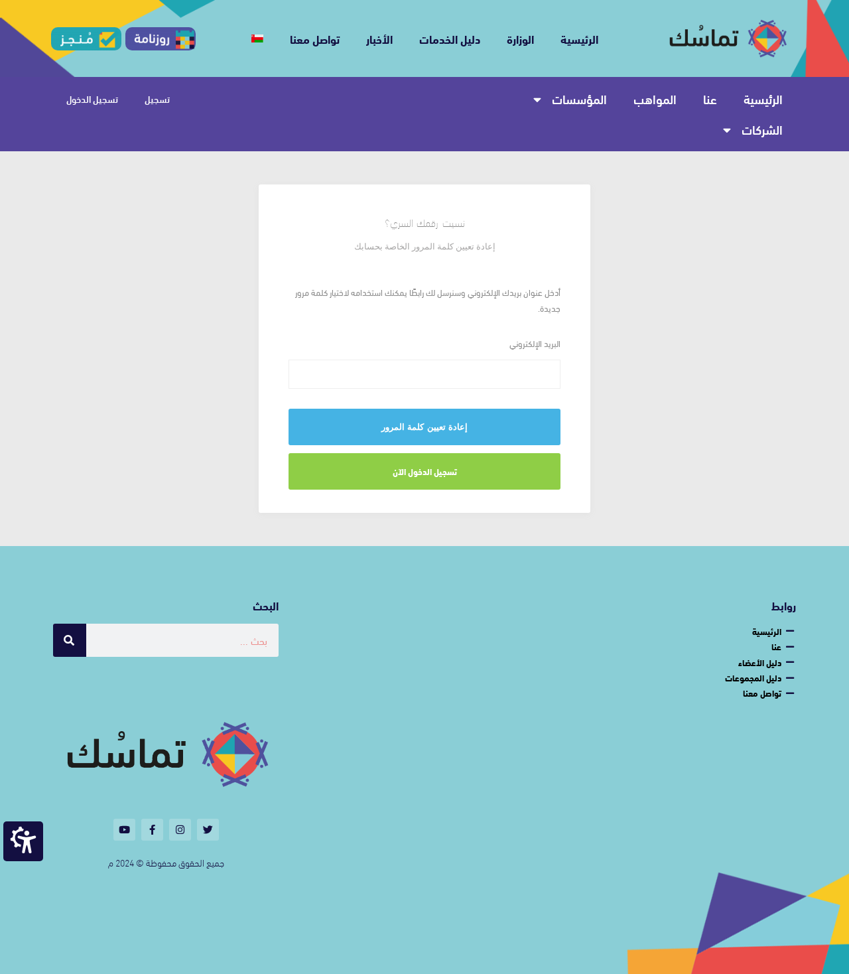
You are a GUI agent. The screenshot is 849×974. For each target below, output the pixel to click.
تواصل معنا (315, 38)
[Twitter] (208, 830)
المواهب (655, 98)
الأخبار (379, 38)
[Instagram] (180, 830)
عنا (710, 98)
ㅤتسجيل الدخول (92, 98)
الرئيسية (579, 38)
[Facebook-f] (152, 830)
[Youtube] (124, 830)
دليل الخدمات (449, 38)
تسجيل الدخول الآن (425, 471)
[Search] (69, 640)
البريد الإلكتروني (534, 343)
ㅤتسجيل (157, 98)
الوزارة (520, 38)
